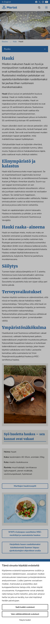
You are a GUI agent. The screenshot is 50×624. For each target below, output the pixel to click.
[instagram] (43, 2)
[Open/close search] (39, 7)
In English (6, 2)
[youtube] (46, 2)
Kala (15, 41)
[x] (40, 2)
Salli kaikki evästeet (25, 607)
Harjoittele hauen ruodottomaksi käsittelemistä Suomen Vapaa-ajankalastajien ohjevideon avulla (25, 547)
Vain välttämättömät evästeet (25, 614)
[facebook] (36, 2)
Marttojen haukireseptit (25, 486)
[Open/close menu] (46, 7)
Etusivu (5, 41)
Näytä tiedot (25, 620)
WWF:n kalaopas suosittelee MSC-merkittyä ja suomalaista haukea (25, 534)
